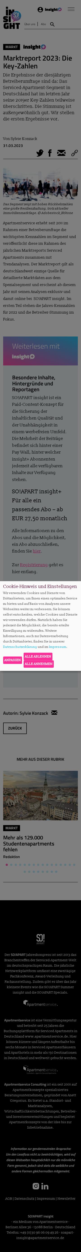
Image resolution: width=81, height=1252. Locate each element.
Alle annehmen (39, 664)
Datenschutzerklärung (20, 647)
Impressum (57, 647)
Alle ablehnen (38, 656)
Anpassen (12, 660)
